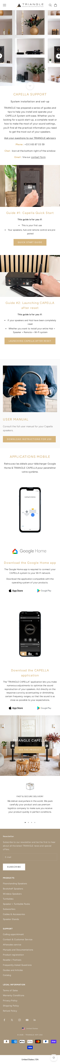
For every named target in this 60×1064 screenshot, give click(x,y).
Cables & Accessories (14, 914)
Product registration (13, 954)
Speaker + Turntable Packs (16, 904)
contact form (38, 157)
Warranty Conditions (13, 995)
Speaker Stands (11, 919)
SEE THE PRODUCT (30, 749)
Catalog (7, 975)
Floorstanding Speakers (15, 883)
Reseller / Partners (12, 960)
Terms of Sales (10, 990)
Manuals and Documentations (18, 949)
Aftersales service (12, 944)
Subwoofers (9, 909)
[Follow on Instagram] (19, 1019)
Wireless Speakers (12, 894)
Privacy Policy (10, 1000)
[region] (30, 799)
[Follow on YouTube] (27, 1019)
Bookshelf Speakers (13, 888)
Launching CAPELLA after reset (30, 341)
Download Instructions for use (29, 439)
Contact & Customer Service (17, 939)
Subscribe (14, 867)
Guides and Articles (13, 970)
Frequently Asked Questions (17, 965)
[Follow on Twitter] (11, 1019)
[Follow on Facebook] (4, 1019)
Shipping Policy (11, 1005)
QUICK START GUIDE (30, 242)
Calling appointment (13, 934)
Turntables (8, 899)
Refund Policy (10, 1011)
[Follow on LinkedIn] (34, 1019)
